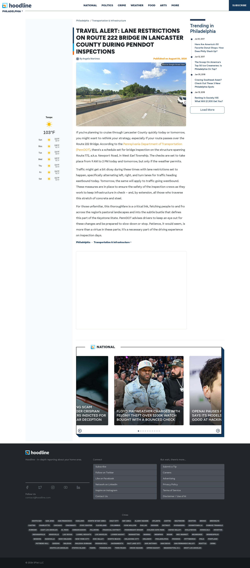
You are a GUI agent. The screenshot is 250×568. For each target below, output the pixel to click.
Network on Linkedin (106, 484)
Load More (207, 110)
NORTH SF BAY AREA (97, 521)
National (90, 5)
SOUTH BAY (37, 521)
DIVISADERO (179, 525)
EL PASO (64, 530)
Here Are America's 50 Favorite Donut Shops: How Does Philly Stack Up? (209, 48)
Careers (167, 473)
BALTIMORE (180, 521)
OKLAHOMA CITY (131, 539)
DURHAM (33, 530)
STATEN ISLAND (79, 548)
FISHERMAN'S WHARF (134, 530)
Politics (107, 5)
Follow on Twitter (104, 473)
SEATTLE (202, 543)
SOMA (212, 543)
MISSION (37, 539)
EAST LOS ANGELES (49, 530)
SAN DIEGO (165, 543)
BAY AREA (126, 521)
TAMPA (92, 548)
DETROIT (166, 525)
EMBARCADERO (79, 530)
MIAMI (169, 534)
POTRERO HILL (42, 543)
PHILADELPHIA (161, 539)
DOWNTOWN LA (195, 525)
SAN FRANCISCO (65, 521)
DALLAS (143, 525)
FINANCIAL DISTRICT (112, 530)
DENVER (154, 525)
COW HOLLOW (130, 525)
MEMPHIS (159, 534)
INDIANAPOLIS (39, 534)
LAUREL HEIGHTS (83, 534)
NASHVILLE (50, 539)
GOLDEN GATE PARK (155, 530)
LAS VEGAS (67, 534)
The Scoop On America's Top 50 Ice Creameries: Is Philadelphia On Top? (208, 65)
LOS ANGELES (101, 534)
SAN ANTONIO (151, 543)
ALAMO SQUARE (141, 521)
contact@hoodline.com (38, 498)
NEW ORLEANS (65, 539)
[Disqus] (131, 290)
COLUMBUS (115, 525)
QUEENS (55, 543)
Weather (137, 5)
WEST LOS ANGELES (192, 548)
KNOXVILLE (54, 534)
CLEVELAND (101, 525)
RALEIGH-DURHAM (83, 543)
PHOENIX (176, 539)
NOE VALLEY (98, 539)
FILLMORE (94, 530)
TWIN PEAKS (120, 548)
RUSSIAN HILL (101, 543)
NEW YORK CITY (82, 539)
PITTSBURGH (189, 539)
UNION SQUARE (136, 548)
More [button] (175, 5)
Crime (122, 5)
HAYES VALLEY (174, 530)
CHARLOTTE (44, 525)
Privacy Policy (170, 484)
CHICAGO (58, 525)
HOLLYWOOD (190, 530)
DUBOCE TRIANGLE (214, 525)
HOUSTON (218, 530)
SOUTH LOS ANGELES (59, 548)
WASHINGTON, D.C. (172, 548)
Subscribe (239, 5)
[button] (80, 431)
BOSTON (192, 521)
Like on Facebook (104, 479)
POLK (201, 539)
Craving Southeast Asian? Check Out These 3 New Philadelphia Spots (208, 83)
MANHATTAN (134, 534)
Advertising (169, 479)
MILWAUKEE (197, 534)
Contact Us (101, 496)
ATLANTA (156, 521)
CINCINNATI (71, 525)
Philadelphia (82, 21)
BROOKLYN (214, 521)
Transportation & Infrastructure (109, 21)
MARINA (147, 534)
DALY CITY (114, 521)
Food (151, 5)
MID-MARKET (182, 534)
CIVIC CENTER (86, 525)
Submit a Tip (170, 467)
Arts (163, 5)
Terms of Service (172, 490)
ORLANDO (147, 539)
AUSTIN (167, 521)
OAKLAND (80, 521)
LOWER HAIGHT (118, 534)
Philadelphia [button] (11, 11)
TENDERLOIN (105, 548)
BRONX (203, 521)
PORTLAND (213, 539)
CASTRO (31, 525)
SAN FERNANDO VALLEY (184, 543)
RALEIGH (67, 543)
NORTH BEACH (114, 539)
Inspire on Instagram (106, 490)
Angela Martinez (90, 59)
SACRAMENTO (117, 543)
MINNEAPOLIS (212, 534)
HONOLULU (205, 530)
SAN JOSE (50, 521)
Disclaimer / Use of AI (174, 496)
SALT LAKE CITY (134, 543)
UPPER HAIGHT (153, 548)
